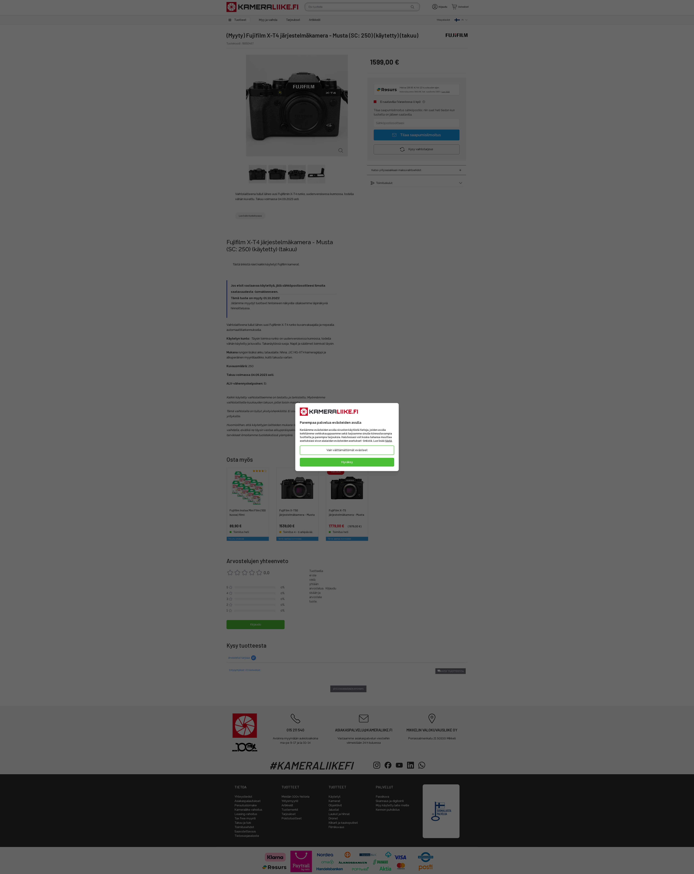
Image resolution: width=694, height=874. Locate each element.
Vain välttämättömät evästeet (347, 450)
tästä (388, 440)
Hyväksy (347, 462)
